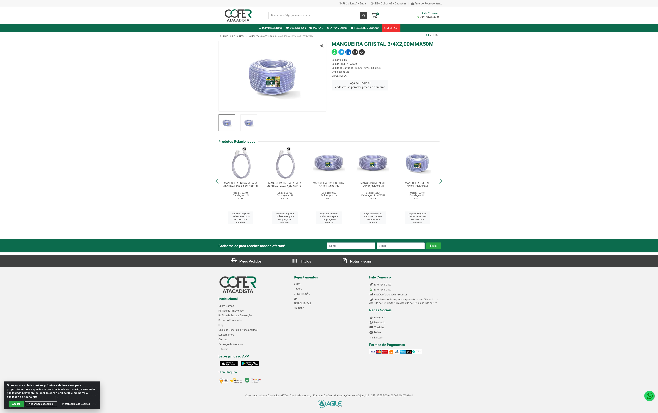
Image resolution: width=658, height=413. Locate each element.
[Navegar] (217, 181)
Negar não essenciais (41, 404)
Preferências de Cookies (76, 404)
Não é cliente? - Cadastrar (390, 3)
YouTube (379, 327)
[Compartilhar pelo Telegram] (341, 52)
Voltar (434, 35)
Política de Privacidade (231, 310)
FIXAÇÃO (299, 308)
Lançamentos (226, 334)
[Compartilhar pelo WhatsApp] (334, 52)
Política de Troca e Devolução (235, 315)
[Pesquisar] (363, 15)
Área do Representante (428, 3)
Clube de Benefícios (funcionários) (238, 329)
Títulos (305, 261)
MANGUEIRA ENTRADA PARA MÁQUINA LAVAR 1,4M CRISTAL (241, 184)
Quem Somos (226, 305)
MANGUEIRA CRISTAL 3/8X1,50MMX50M (417, 184)
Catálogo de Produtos (230, 344)
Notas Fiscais (360, 261)
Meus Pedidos (250, 261)
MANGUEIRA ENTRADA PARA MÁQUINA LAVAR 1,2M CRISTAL (285, 184)
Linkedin (378, 337)
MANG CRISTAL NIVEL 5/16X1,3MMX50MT (373, 184)
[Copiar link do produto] (362, 52)
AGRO (297, 284)
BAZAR (298, 289)
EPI (295, 298)
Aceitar (16, 404)
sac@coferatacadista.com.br (390, 294)
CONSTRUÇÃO (302, 293)
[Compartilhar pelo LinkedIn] (348, 52)
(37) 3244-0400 (430, 17)
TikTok (377, 332)
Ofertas (222, 339)
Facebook (379, 322)
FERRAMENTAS (302, 303)
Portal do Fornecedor (230, 320)
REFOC (343, 75)
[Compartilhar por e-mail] (355, 52)
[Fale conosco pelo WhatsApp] (649, 396)
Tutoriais (223, 349)
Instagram (379, 317)
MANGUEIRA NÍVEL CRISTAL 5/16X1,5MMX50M (329, 184)
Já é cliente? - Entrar (354, 3)
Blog (220, 325)
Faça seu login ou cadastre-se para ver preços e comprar (360, 85)
